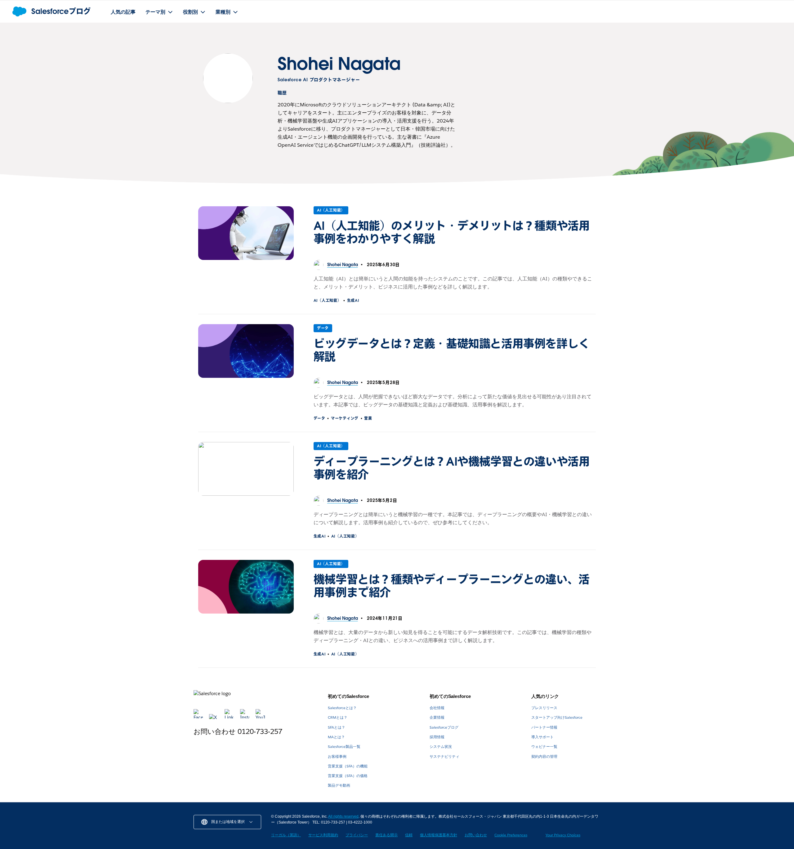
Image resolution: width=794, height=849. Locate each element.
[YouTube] (260, 717)
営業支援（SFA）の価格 (348, 775)
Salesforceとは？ (342, 707)
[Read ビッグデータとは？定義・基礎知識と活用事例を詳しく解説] (246, 351)
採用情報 (437, 737)
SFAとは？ (336, 727)
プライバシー (357, 835)
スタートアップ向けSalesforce (556, 717)
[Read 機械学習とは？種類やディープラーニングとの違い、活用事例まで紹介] (246, 587)
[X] (214, 717)
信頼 (409, 835)
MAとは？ (336, 737)
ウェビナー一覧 (544, 746)
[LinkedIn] (230, 717)
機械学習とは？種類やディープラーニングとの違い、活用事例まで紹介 (452, 586)
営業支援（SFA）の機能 (348, 766)
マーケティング (345, 418)
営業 (368, 418)
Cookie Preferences (510, 835)
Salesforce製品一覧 (344, 746)
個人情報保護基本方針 (438, 835)
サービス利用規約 (323, 835)
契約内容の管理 (544, 756)
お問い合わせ (476, 835)
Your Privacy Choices (563, 835)
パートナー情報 (544, 727)
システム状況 (441, 746)
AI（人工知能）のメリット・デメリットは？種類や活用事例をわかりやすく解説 (452, 232)
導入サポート (542, 737)
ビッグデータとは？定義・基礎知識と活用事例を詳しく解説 (452, 350)
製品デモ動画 (339, 785)
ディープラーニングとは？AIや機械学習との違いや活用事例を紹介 (452, 468)
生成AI (353, 300)
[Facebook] (199, 717)
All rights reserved (343, 816)
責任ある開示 (386, 835)
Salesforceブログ (444, 727)
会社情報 (437, 707)
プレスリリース (544, 707)
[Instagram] (245, 717)
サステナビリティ (444, 756)
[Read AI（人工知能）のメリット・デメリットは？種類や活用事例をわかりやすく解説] (246, 233)
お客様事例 (337, 756)
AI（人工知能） (331, 210)
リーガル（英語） (286, 835)
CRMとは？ (337, 717)
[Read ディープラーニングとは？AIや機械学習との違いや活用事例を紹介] (246, 469)
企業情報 (437, 717)
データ (323, 328)
